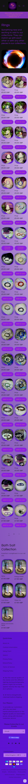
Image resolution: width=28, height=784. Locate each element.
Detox (3, 576)
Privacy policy (22, 772)
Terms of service (10, 774)
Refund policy (12, 772)
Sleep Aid (18, 600)
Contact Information (10, 647)
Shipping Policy (8, 671)
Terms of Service (9, 667)
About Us (6, 643)
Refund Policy (7, 663)
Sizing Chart (7, 651)
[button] (4, 6)
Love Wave (4, 600)
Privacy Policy (7, 659)
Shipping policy (20, 774)
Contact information (15, 777)
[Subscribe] (23, 731)
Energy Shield (19, 576)
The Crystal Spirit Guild (12, 769)
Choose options (7, 248)
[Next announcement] (25, 15)
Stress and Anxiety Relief (7, 624)
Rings (3, 90)
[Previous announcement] (3, 15)
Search (5, 655)
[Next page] (19, 534)
